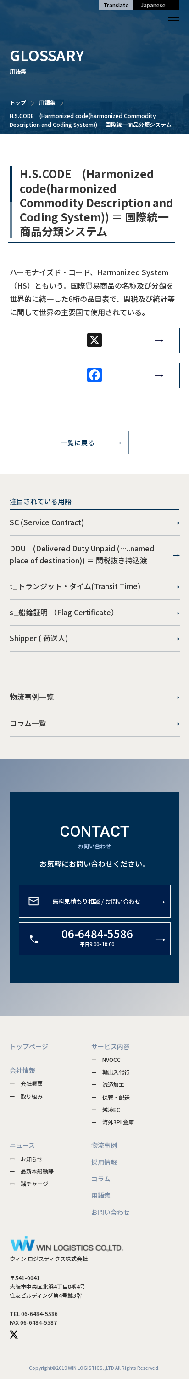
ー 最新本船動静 (32, 1171)
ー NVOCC (106, 1059)
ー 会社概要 (26, 1083)
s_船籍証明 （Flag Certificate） (64, 612)
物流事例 (104, 1145)
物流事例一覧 (32, 696)
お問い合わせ (110, 1212)
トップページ (29, 1046)
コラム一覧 (28, 722)
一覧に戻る (78, 442)
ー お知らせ (26, 1159)
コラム (101, 1178)
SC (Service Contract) (47, 522)
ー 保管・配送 (110, 1097)
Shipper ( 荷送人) (39, 637)
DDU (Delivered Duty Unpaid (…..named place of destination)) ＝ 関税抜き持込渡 (82, 554)
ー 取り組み (26, 1096)
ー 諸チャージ (29, 1183)
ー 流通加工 (107, 1084)
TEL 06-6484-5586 (34, 1313)
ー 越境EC (105, 1109)
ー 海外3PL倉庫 (112, 1122)
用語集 (47, 102)
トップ (18, 102)
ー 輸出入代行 (110, 1072)
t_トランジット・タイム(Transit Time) (75, 585)
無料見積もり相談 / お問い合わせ (96, 901)
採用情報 (104, 1162)
